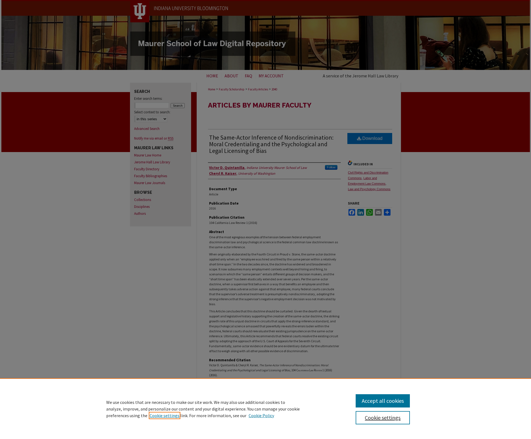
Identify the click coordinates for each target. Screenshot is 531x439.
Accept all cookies (383, 400)
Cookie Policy (261, 415)
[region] (265, 408)
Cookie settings (164, 415)
